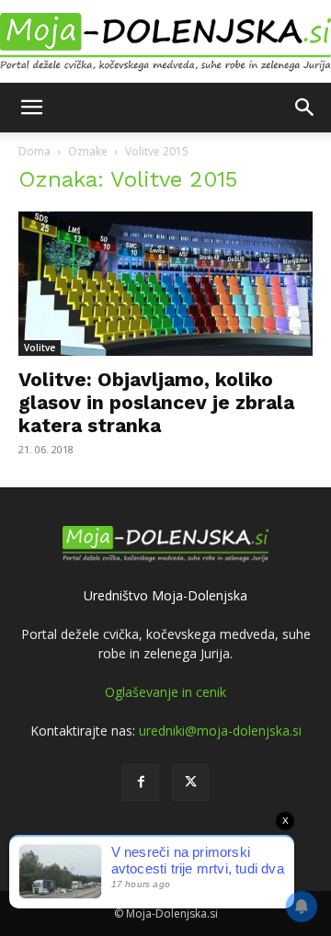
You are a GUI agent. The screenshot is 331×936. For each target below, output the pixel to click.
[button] (31, 107)
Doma (34, 151)
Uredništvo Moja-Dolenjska (165, 595)
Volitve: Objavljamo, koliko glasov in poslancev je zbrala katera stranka (156, 402)
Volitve (39, 347)
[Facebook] (140, 782)
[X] (190, 782)
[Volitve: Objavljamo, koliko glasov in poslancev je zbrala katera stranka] (165, 283)
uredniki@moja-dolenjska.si (220, 730)
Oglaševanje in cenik (165, 692)
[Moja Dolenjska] (165, 43)
